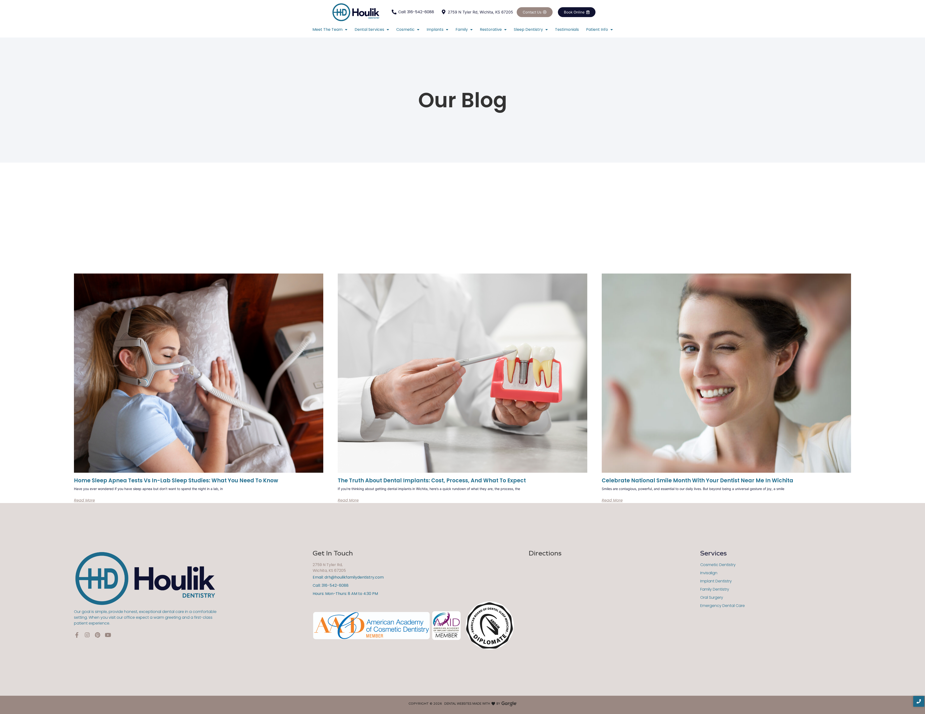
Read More (84, 500)
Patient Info (597, 29)
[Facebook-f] (76, 635)
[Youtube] (108, 635)
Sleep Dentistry (528, 29)
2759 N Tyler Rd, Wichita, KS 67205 (329, 567)
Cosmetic (405, 29)
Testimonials (567, 29)
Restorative (491, 29)
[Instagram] (87, 635)
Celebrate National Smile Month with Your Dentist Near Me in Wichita (697, 480)
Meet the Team (327, 29)
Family (462, 29)
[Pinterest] (97, 635)
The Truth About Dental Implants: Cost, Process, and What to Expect (432, 480)
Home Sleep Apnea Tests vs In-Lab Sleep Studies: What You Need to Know (176, 480)
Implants (435, 29)
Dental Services (369, 29)
